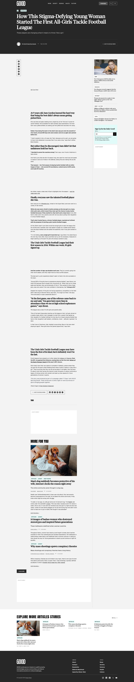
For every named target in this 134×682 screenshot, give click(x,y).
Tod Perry (33, 491)
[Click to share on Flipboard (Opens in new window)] (19, 69)
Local (96, 116)
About (74, 662)
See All (114, 618)
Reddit (70, 502)
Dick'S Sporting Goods (30, 44)
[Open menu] (115, 3)
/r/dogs (48, 504)
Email (97, 131)
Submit (115, 134)
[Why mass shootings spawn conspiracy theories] (79, 625)
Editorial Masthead (78, 669)
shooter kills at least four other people (54, 562)
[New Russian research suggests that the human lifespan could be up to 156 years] (105, 88)
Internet (97, 95)
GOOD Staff (40, 491)
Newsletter (75, 667)
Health (67, 3)
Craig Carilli (34, 529)
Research (97, 87)
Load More (22, 571)
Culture (73, 3)
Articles (23, 10)
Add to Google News (110, 44)
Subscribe (103, 3)
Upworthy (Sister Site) (79, 672)
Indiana (62, 358)
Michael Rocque (50, 553)
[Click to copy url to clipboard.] (19, 74)
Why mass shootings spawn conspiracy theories (54, 546)
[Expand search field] (111, 3)
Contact (74, 664)
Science (61, 3)
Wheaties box (45, 203)
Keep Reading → (35, 513)
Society (55, 3)
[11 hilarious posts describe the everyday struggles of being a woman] (105, 626)
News (49, 3)
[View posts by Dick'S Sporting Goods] (19, 44)
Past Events (47, 478)
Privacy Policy (105, 138)
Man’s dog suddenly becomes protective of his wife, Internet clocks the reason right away (53, 482)
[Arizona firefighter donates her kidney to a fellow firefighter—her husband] (105, 117)
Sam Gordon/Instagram (47, 386)
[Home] (18, 11)
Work (96, 76)
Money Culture (99, 106)
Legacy (40, 478)
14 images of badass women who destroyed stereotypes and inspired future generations (52, 520)
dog (52, 498)
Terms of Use (98, 138)
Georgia (69, 358)
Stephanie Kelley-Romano (37, 553)
